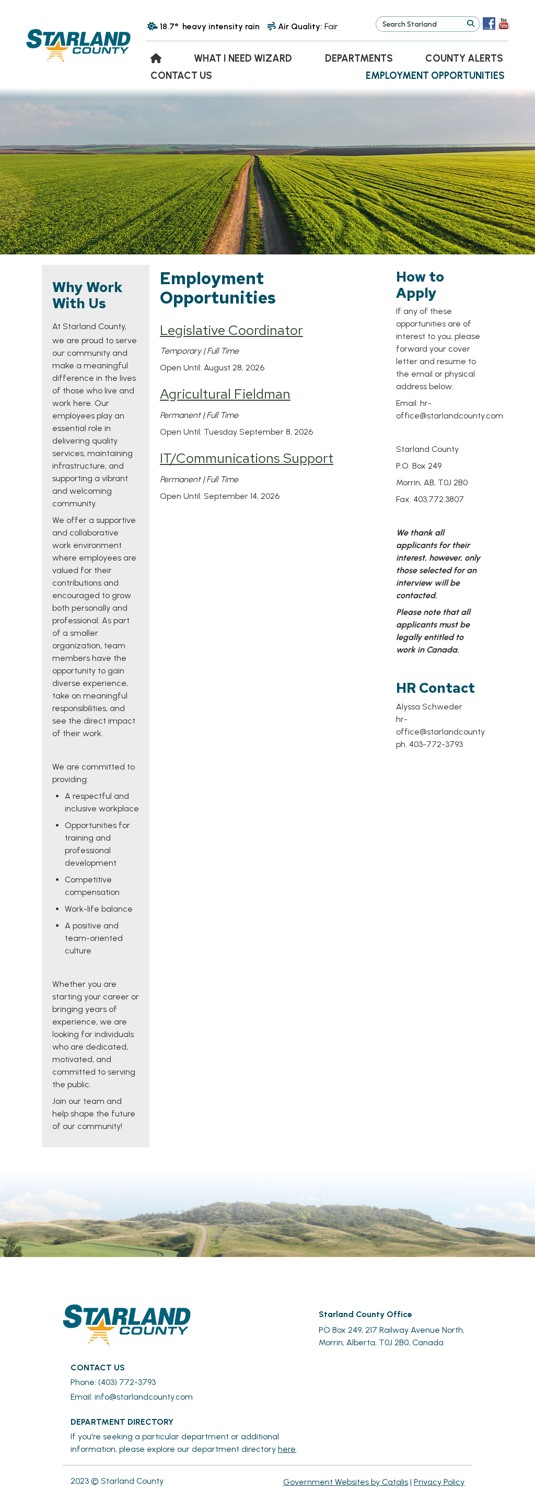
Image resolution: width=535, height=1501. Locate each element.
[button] (470, 24)
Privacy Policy (439, 1482)
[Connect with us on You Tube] (503, 23)
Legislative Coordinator (231, 330)
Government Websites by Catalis (345, 1482)
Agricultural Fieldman (225, 394)
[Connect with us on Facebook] (489, 23)
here (287, 1449)
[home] (156, 58)
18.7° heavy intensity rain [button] (210, 26)
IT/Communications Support (246, 458)
